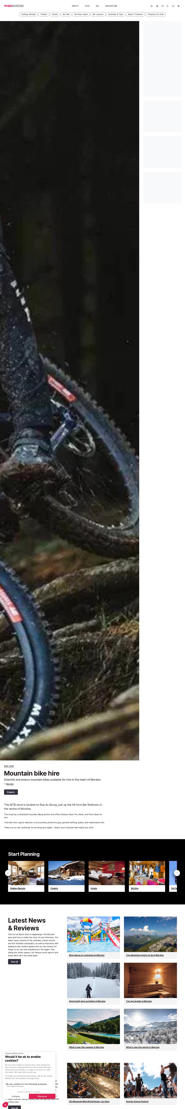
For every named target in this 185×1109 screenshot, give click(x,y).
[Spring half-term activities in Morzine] (93, 984)
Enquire (11, 792)
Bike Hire (9, 766)
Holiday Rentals (28, 14)
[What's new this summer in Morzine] (93, 1030)
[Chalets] (66, 876)
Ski (97, 6)
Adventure (111, 6)
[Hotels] (107, 876)
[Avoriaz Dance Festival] (150, 1084)
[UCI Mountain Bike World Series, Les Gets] (93, 1084)
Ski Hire (66, 14)
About (75, 6)
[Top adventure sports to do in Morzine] (150, 938)
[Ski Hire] (147, 876)
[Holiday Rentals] (26, 876)
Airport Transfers (135, 14)
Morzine (10, 784)
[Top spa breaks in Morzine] (150, 984)
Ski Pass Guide (81, 14)
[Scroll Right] (177, 873)
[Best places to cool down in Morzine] (93, 938)
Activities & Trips (115, 14)
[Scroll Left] (8, 873)
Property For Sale (156, 14)
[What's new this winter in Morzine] (150, 1030)
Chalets (43, 14)
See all (13, 962)
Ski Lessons (98, 14)
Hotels (55, 14)
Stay (87, 6)
